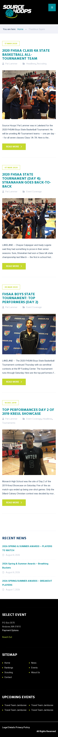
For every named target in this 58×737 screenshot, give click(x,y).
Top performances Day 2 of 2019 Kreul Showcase (28, 411)
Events (34, 667)
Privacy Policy (23, 727)
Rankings (8, 667)
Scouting (8, 672)
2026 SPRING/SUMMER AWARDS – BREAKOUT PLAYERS (27, 583)
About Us (35, 672)
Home (7, 663)
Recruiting (42, 63)
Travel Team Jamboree (15, 705)
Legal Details (9, 727)
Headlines (31, 63)
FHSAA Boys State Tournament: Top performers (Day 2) (20, 298)
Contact (8, 677)
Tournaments (8, 423)
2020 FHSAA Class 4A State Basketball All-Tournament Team (26, 54)
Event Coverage (34, 191)
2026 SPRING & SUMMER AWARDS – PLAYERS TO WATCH (27, 548)
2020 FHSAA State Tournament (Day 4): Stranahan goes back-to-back (26, 180)
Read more (12, 146)
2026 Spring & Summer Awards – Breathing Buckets (25, 565)
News (33, 663)
